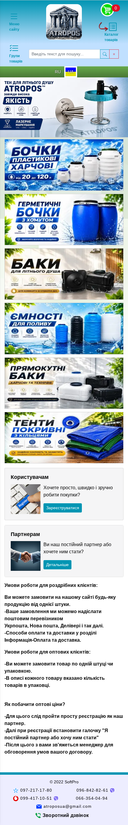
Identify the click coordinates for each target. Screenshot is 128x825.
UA (71, 71)
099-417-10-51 (36, 798)
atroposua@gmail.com (67, 806)
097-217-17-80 (36, 790)
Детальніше (57, 564)
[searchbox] (64, 54)
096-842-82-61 (93, 790)
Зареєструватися (62, 507)
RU (58, 71)
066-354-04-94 (92, 798)
